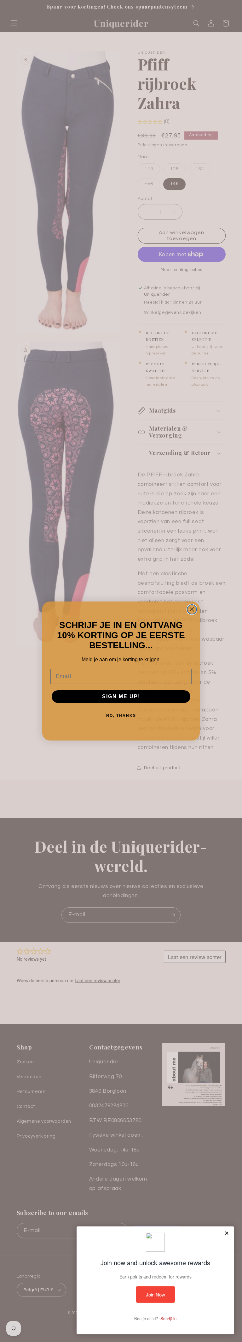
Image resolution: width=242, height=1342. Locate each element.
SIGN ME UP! (121, 696)
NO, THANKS (121, 715)
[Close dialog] (192, 609)
